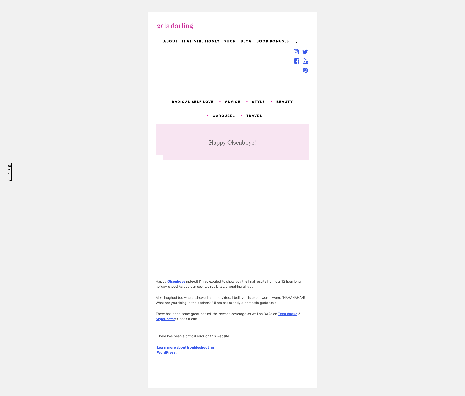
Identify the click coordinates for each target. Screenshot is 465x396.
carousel (224, 116)
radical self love (193, 102)
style (258, 102)
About (170, 41)
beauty (284, 102)
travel (254, 116)
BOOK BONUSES (272, 41)
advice (233, 102)
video (9, 172)
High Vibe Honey (201, 41)
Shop (230, 41)
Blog (246, 41)
